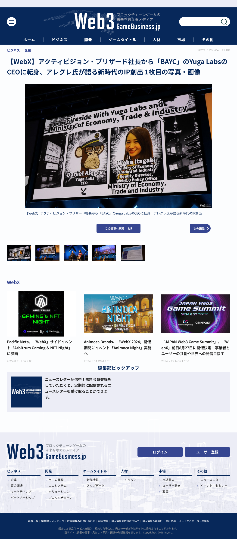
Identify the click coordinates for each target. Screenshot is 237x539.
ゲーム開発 (56, 480)
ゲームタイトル (122, 39)
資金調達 (17, 485)
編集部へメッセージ (52, 521)
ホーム (29, 39)
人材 (157, 39)
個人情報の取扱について (125, 521)
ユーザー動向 (171, 485)
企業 (14, 480)
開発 (88, 39)
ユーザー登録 (207, 452)
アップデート (96, 485)
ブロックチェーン (60, 497)
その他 (208, 39)
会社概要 (171, 521)
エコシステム (58, 485)
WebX (13, 282)
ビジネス (60, 39)
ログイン (160, 452)
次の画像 (199, 228)
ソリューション (59, 491)
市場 (181, 39)
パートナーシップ (23, 497)
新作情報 (93, 480)
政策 (165, 491)
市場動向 (168, 480)
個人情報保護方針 (152, 521)
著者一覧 (33, 521)
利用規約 (103, 521)
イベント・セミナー (214, 485)
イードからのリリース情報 (194, 521)
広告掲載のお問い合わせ (81, 521)
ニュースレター (210, 480)
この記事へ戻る (118, 228)
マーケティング (21, 491)
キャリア (131, 480)
